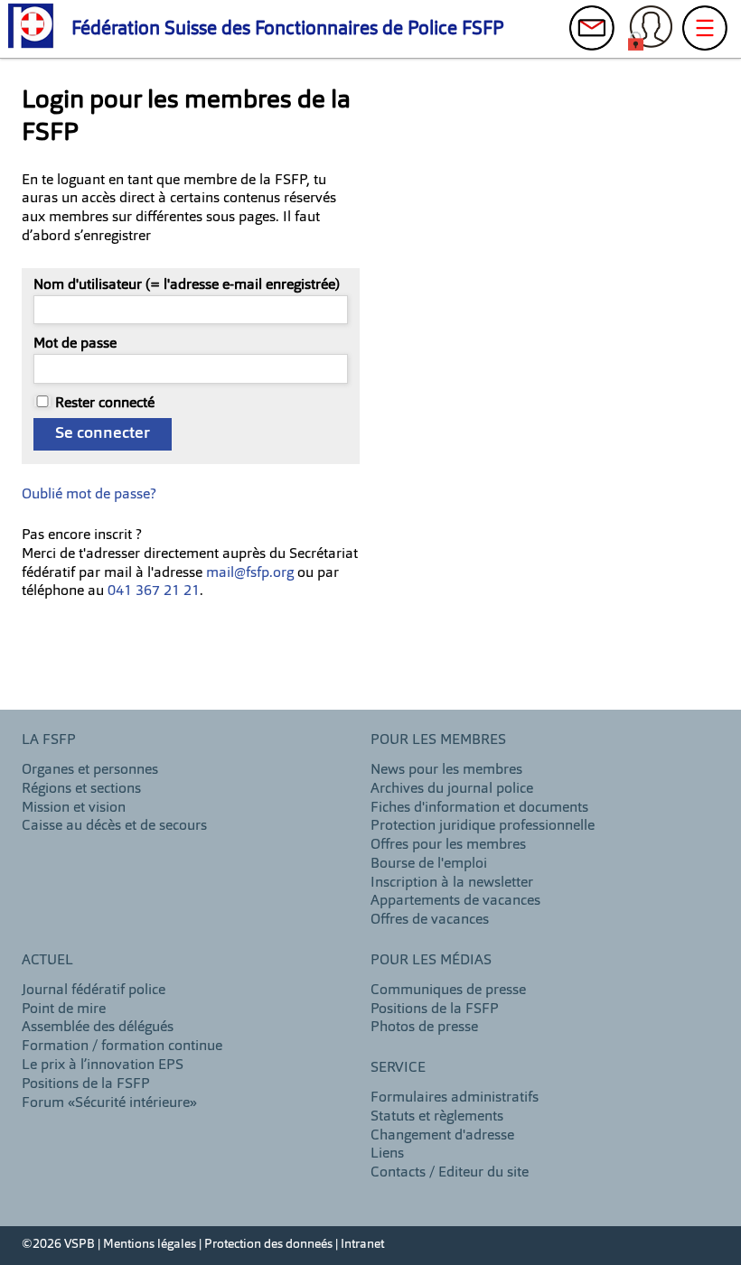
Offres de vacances (429, 920)
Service (398, 1068)
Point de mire (64, 1009)
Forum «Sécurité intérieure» (109, 1103)
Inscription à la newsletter (451, 883)
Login (650, 32)
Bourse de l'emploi (428, 864)
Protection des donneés (268, 1244)
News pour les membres (446, 770)
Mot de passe (75, 344)
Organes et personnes (90, 770)
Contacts (591, 32)
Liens (387, 1154)
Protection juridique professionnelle (482, 826)
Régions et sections (81, 789)
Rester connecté (105, 403)
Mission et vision (74, 808)
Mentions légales (149, 1244)
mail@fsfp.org (250, 573)
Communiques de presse (448, 990)
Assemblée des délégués (98, 1027)
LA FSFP (49, 740)
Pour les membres (438, 740)
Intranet (362, 1244)
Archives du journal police (451, 789)
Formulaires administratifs (454, 1098)
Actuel (47, 960)
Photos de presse (424, 1027)
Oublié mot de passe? (89, 495)
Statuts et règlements (436, 1117)
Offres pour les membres (448, 845)
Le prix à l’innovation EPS (102, 1065)
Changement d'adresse (442, 1136)
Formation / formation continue (122, 1046)
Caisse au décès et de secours (114, 826)
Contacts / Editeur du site (449, 1173)
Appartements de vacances (455, 901)
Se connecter (102, 433)
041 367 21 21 (154, 591)
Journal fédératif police (93, 990)
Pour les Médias (431, 960)
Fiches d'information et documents (479, 808)
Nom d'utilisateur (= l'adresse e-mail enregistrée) (186, 285)
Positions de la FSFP (86, 1084)
